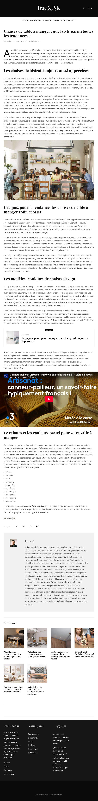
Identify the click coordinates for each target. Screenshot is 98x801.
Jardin (56, 20)
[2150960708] (14, 638)
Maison (25, 20)
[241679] (37, 638)
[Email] (23, 526)
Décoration (35, 20)
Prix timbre (32, 753)
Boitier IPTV (33, 738)
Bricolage (47, 20)
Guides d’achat (67, 20)
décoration (8, 512)
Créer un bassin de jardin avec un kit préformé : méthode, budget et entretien (61, 764)
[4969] (37, 673)
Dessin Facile (33, 749)
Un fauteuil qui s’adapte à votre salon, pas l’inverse (36, 654)
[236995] (61, 638)
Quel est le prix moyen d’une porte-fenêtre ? (60, 750)
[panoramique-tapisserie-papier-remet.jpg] (13, 337)
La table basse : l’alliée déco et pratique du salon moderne (35, 690)
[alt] (14, 673)
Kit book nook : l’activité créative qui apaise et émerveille (84, 654)
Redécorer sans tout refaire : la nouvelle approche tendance (13, 689)
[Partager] (16, 526)
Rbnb (30, 741)
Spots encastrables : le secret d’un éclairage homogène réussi (60, 655)
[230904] (84, 638)
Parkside (31, 745)
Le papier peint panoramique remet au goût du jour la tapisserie (55, 339)
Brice (28, 541)
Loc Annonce (33, 734)
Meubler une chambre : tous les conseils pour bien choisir (12, 655)
